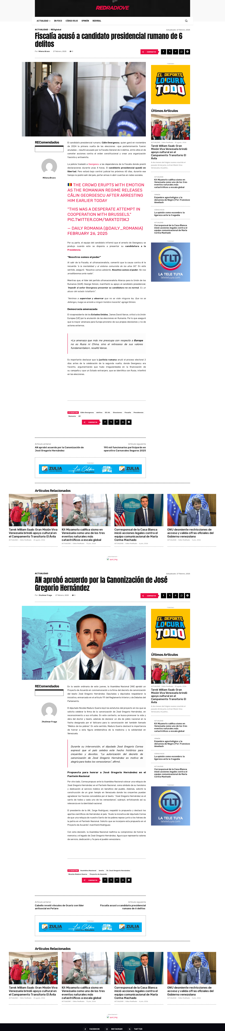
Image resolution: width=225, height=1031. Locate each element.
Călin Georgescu (87, 412)
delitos (99, 412)
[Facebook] (163, 51)
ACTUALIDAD (41, 30)
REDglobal (56, 30)
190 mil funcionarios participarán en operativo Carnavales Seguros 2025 (125, 449)
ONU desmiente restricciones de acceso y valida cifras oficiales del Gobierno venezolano (190, 533)
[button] (186, 21)
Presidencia (73, 250)
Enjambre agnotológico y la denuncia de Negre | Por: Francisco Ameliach (172, 200)
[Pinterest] (175, 51)
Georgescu (93, 164)
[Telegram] (187, 51)
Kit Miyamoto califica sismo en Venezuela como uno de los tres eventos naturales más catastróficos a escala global (170, 183)
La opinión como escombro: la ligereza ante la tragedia (169, 213)
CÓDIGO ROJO (159, 210)
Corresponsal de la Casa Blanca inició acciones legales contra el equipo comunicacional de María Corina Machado (170, 229)
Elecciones (117, 412)
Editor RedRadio (167, 142)
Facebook (94, 1029)
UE (79, 416)
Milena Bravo (44, 51)
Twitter (138, 1029)
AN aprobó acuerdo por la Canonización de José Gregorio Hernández (59, 449)
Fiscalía (128, 412)
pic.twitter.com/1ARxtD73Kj (98, 219)
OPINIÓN (157, 195)
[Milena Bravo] (49, 166)
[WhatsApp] (181, 51)
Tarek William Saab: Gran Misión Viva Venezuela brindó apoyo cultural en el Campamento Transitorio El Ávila (169, 152)
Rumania (72, 416)
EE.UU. (107, 412)
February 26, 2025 (87, 233)
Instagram (116, 1029)
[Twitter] (169, 51)
